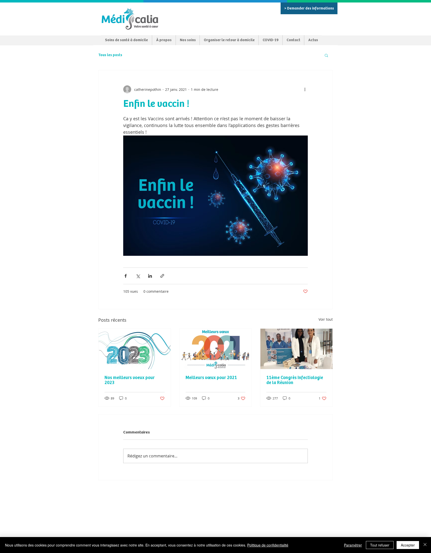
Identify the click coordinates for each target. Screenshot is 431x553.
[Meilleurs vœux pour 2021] (216, 349)
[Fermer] (425, 545)
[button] (326, 55)
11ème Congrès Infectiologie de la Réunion (294, 380)
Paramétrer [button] (353, 545)
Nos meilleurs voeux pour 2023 (130, 380)
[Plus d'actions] (305, 89)
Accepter (408, 545)
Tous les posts (110, 55)
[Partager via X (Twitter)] (137, 276)
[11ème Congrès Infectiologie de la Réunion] (296, 349)
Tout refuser (379, 545)
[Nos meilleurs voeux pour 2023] (135, 349)
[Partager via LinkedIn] (150, 276)
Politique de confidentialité (267, 545)
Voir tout (326, 319)
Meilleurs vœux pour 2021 (211, 377)
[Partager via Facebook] (125, 276)
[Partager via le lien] (162, 276)
